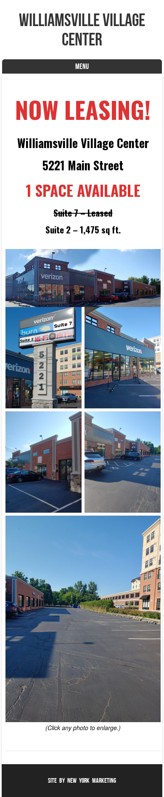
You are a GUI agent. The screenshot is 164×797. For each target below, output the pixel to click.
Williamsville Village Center (82, 29)
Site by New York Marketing (82, 780)
